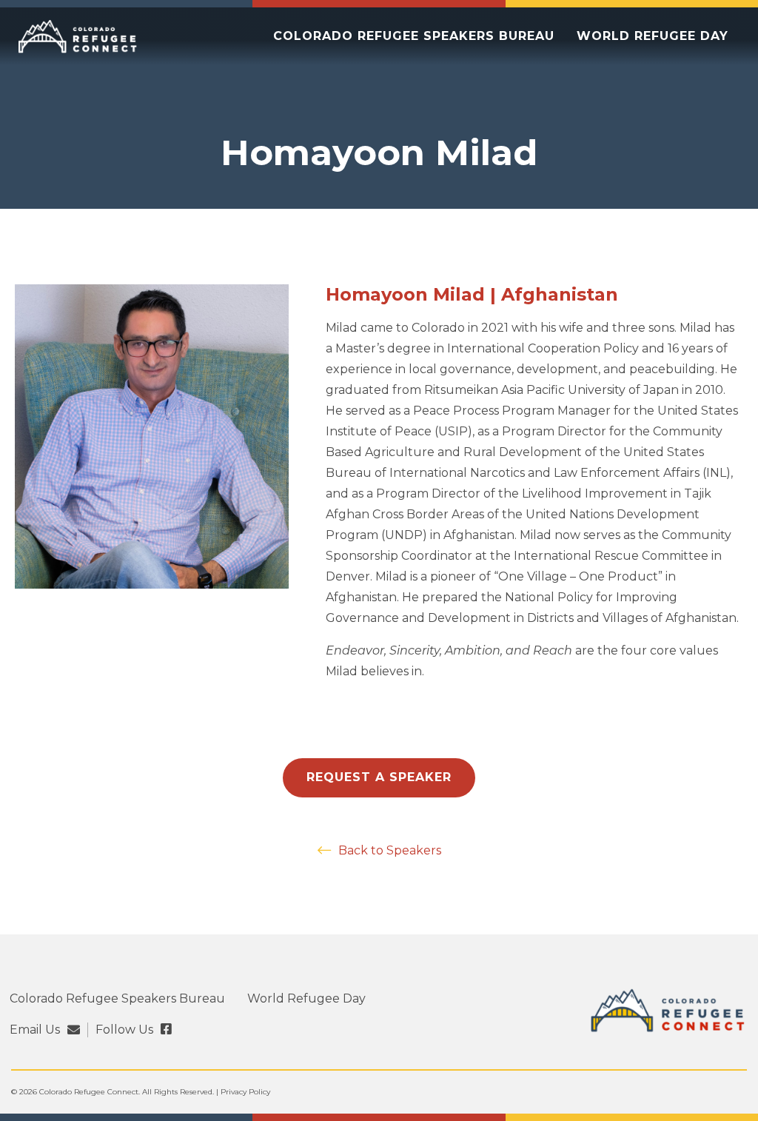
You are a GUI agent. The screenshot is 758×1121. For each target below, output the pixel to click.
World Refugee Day (652, 36)
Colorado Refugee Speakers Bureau (413, 36)
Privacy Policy (245, 1092)
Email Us (35, 1030)
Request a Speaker (379, 777)
